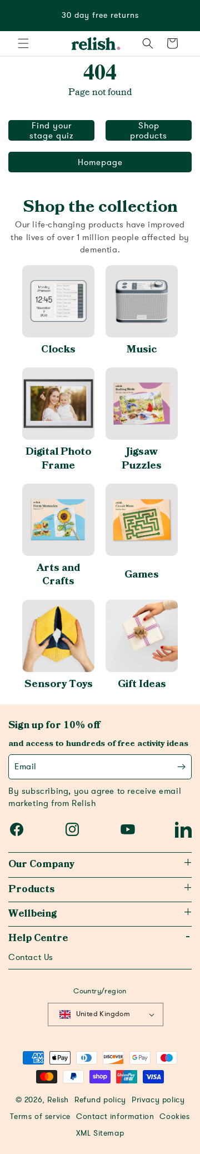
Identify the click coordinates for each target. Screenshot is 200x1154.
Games (141, 574)
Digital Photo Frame (58, 458)
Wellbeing (32, 914)
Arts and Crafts (58, 574)
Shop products (148, 130)
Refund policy (100, 1100)
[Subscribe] (181, 766)
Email (25, 766)
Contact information (115, 1117)
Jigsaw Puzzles (142, 458)
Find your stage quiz (51, 130)
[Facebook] (16, 829)
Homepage (100, 162)
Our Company (41, 864)
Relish (58, 1100)
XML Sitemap (100, 1133)
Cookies (174, 1117)
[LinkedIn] (183, 829)
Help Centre (38, 938)
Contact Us (30, 957)
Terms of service (40, 1117)
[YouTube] (127, 829)
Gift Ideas (142, 684)
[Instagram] (72, 829)
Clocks (58, 349)
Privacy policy (158, 1100)
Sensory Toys (58, 684)
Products (31, 889)
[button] (23, 43)
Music (142, 349)
